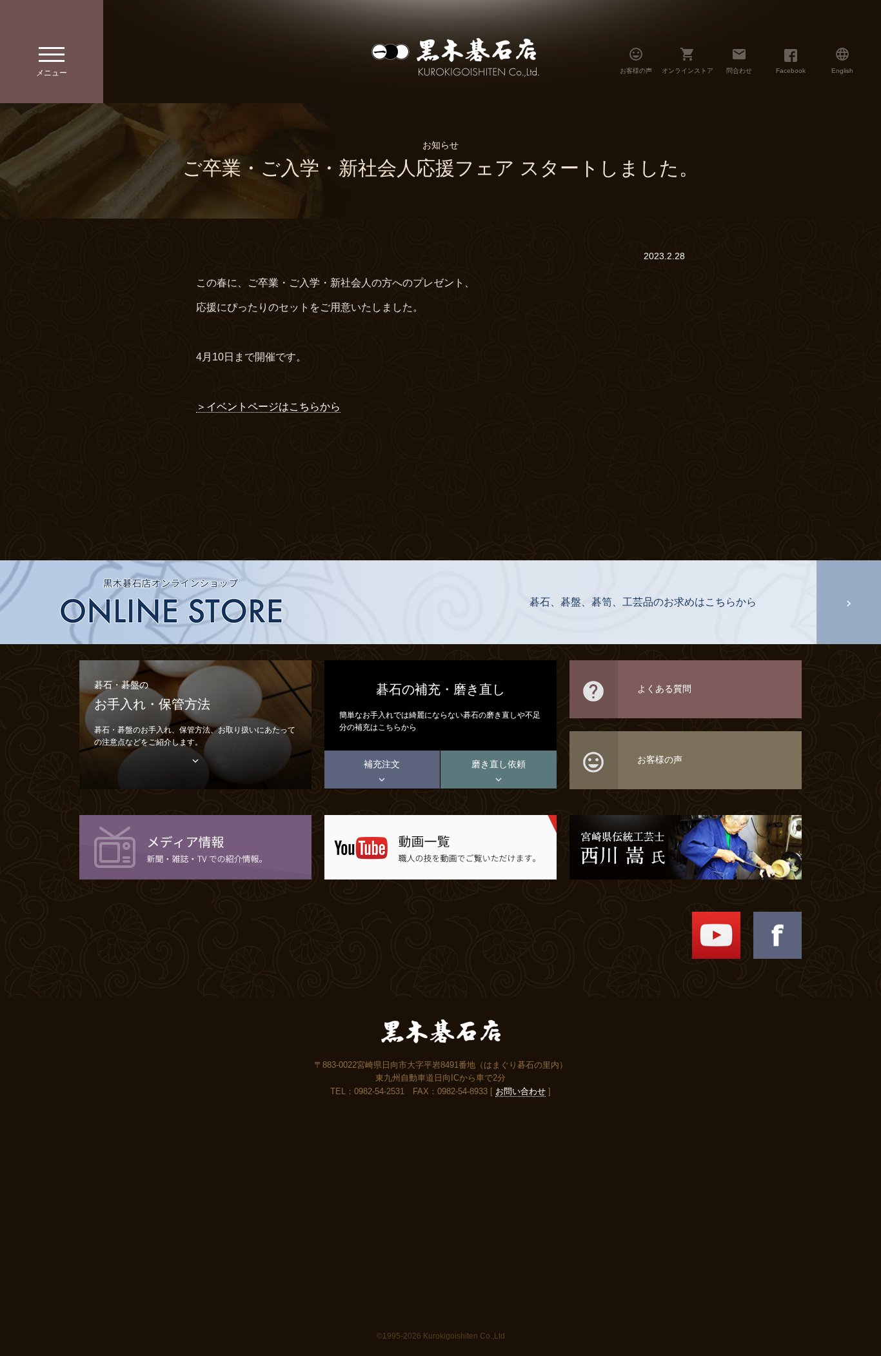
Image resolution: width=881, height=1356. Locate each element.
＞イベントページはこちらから (268, 406)
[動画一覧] (440, 846)
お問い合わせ (520, 1091)
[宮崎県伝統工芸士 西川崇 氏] (685, 846)
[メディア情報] (195, 846)
